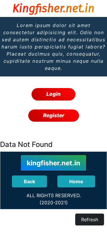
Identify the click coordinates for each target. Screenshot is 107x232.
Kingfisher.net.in (53, 8)
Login (53, 94)
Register (53, 115)
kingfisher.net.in (53, 163)
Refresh (89, 219)
